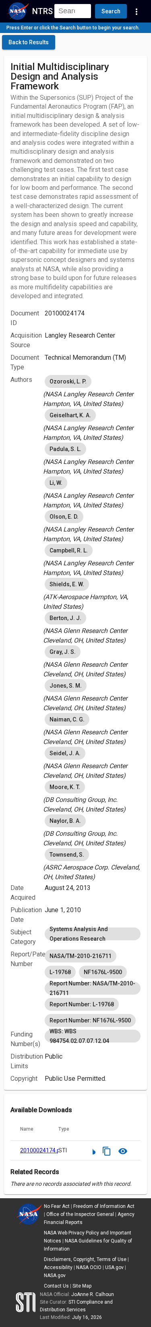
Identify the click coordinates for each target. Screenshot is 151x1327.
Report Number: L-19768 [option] (82, 1004)
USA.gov (114, 1267)
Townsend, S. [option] (67, 854)
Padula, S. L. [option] (65, 449)
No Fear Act (57, 1206)
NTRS (42, 11)
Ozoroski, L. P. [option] (68, 381)
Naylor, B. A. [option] (65, 821)
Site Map (81, 1286)
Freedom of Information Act (103, 1206)
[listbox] (93, 391)
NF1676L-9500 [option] (103, 972)
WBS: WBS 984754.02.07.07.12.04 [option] (79, 1036)
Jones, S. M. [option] (66, 685)
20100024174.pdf (43, 1150)
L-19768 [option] (60, 972)
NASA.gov (55, 1275)
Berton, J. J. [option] (65, 618)
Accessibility (58, 1267)
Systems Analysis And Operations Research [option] (79, 933)
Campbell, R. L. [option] (69, 550)
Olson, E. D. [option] (64, 516)
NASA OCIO (88, 1267)
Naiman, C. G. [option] (67, 719)
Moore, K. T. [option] (65, 787)
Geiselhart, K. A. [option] (70, 415)
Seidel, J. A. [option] (65, 753)
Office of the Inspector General (80, 1214)
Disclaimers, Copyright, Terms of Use (85, 1259)
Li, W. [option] (56, 483)
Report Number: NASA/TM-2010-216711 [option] (92, 988)
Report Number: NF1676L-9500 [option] (90, 1020)
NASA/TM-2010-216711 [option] (81, 956)
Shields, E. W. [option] (67, 584)
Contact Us (56, 1286)
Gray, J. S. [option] (63, 652)
